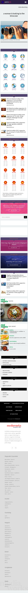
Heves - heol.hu (8, 476)
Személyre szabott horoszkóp (9, 360)
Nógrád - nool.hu (8, 482)
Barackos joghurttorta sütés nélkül (17, 337)
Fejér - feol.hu (8, 471)
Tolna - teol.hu (8, 488)
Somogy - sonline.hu (9, 484)
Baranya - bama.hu (9, 461)
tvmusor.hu (7, 546)
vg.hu (6, 515)
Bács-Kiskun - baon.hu (9, 459)
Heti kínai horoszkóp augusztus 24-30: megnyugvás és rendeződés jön (17, 109)
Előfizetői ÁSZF (18, 407)
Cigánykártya (5, 381)
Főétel (11, 347)
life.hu (6, 560)
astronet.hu (7, 525)
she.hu (6, 562)
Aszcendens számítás (7, 372)
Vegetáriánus (13, 341)
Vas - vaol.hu (7, 490)
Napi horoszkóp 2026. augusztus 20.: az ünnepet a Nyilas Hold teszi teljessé (16, 132)
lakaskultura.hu (8, 529)
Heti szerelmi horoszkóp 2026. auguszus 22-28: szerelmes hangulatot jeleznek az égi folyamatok (15, 101)
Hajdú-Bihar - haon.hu (9, 474)
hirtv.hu (6, 505)
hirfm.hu (6, 586)
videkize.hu (7, 544)
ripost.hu (6, 556)
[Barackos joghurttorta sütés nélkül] (5, 337)
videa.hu (6, 574)
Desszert (11, 335)
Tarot (4, 383)
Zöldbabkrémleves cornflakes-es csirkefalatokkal (17, 332)
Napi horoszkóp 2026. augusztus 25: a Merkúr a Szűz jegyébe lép (16, 291)
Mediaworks (17, 418)
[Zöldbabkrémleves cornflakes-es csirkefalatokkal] (5, 331)
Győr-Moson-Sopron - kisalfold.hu (12, 472)
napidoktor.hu (8, 535)
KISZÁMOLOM (14, 210)
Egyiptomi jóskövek (7, 385)
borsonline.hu (8, 554)
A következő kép (22, 7)
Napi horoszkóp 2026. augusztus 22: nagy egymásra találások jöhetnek (16, 124)
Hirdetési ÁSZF (9, 410)
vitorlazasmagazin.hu (9, 543)
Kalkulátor (5, 392)
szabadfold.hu (8, 503)
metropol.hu (7, 558)
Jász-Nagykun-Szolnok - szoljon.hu (12, 478)
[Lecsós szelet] (5, 348)
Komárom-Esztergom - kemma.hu (12, 480)
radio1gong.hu (8, 584)
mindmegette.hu (8, 537)
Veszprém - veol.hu (9, 491)
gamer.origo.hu (8, 531)
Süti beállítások (14, 414)
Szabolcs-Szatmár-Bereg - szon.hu (12, 486)
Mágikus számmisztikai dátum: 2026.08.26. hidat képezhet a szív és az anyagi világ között (17, 276)
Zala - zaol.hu (8, 493)
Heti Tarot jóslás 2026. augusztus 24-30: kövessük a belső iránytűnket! (16, 284)
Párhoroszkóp (6, 362)
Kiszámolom (14, 247)
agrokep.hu (7, 517)
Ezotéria (4, 396)
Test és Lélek (5, 394)
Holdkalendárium (14, 264)
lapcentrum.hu (8, 576)
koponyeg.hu (7, 572)
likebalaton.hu (8, 533)
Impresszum (6, 403)
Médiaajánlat (18, 410)
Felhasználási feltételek (18, 403)
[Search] (25, 217)
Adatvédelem (9, 407)
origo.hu (6, 507)
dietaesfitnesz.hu (8, 541)
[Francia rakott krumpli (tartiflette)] (5, 342)
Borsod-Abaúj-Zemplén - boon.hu (12, 465)
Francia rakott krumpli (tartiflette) (17, 343)
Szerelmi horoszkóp (7, 364)
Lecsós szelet (12, 349)
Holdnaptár (5, 374)
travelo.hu (7, 539)
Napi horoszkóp (6, 370)
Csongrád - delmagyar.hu (10, 467)
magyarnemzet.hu (9, 502)
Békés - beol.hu (8, 463)
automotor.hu (7, 527)
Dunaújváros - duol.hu (9, 469)
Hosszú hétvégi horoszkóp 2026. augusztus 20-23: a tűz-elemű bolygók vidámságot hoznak (16, 116)
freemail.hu (7, 570)
